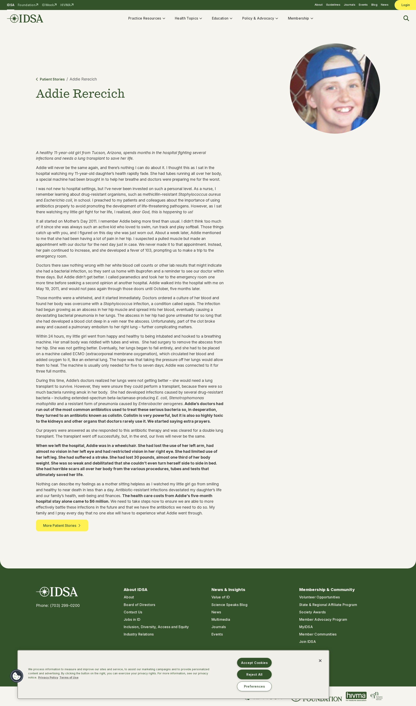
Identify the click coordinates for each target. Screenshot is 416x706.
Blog (374, 4)
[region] (173, 674)
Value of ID (220, 597)
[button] (403, 18)
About (319, 4)
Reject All (254, 674)
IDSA (10, 5)
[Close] (320, 660)
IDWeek (48, 5)
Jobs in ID (132, 619)
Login (405, 5)
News (384, 4)
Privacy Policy (48, 677)
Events (363, 4)
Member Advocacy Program (323, 619)
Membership (298, 18)
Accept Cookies (254, 663)
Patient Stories (52, 79)
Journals (349, 4)
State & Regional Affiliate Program (328, 605)
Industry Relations (139, 634)
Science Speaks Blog (229, 605)
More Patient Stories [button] (59, 525)
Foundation (27, 5)
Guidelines (333, 4)
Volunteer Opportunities (319, 597)
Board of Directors (139, 605)
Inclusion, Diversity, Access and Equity (156, 627)
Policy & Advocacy (258, 18)
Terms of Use (68, 677)
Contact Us (133, 612)
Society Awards (312, 612)
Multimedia (220, 619)
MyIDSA (306, 627)
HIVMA (65, 5)
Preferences (254, 686)
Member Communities (318, 634)
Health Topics (186, 18)
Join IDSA (307, 641)
